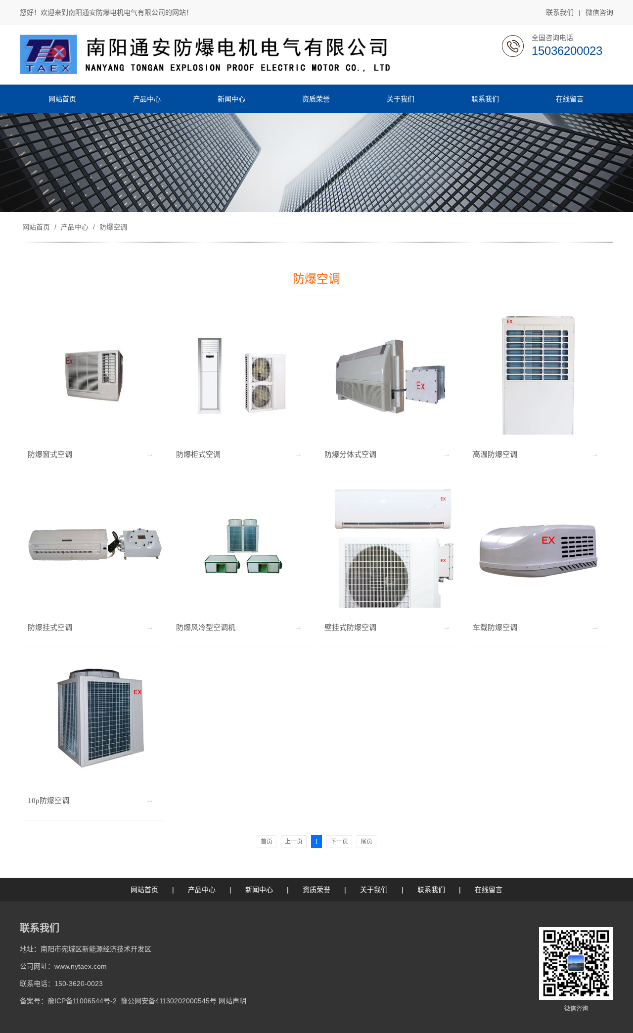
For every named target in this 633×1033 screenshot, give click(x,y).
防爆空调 (112, 227)
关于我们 (374, 890)
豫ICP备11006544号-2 (82, 1001)
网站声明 (232, 1001)
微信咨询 (599, 12)
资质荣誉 (316, 890)
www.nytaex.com (80, 966)
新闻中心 (259, 890)
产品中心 (74, 227)
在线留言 (488, 890)
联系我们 (560, 12)
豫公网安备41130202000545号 (169, 1001)
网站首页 (36, 227)
